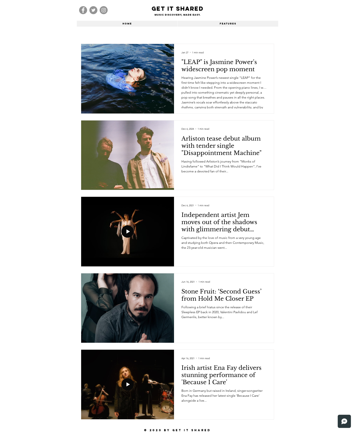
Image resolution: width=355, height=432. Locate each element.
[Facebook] (83, 10)
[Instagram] (104, 10)
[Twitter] (93, 10)
